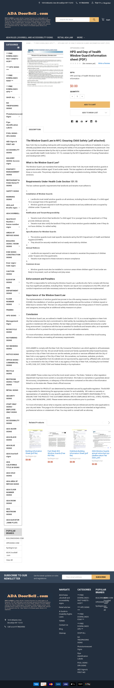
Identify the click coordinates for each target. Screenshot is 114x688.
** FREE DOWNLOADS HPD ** (12, 89)
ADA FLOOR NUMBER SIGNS (11, 492)
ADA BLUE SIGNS (10, 446)
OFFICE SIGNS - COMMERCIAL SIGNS (12, 362)
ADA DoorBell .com (11, 554)
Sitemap (62, 633)
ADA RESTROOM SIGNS (11, 511)
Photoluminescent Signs (14, 115)
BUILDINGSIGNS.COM (13, 538)
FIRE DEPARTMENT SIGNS (12, 290)
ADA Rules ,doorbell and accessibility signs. (29, 37)
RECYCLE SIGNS (10, 372)
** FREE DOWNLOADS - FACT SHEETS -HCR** (12, 57)
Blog (61, 629)
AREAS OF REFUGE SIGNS (12, 234)
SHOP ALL (10, 97)
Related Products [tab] (36, 423)
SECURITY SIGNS (10, 397)
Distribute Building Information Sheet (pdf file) (79, 453)
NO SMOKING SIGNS (12, 347)
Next (108, 422)
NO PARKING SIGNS (11, 339)
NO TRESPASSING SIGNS (12, 105)
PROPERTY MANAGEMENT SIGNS (12, 172)
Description (35, 129)
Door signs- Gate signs (11, 264)
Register (107, 3)
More (80, 37)
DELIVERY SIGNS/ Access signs (12, 161)
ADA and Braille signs (11, 206)
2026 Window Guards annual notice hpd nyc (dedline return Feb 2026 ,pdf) (100, 454)
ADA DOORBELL (12, 213)
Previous (103, 422)
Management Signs (12, 322)
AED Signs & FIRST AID (11, 143)
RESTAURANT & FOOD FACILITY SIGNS (13, 183)
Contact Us (63, 625)
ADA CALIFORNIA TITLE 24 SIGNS (12, 464)
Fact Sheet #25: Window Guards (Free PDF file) (56, 453)
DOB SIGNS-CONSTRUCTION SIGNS (13, 254)
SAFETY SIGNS (12, 191)
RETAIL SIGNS (12, 390)
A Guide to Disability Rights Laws (65, 614)
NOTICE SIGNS (12, 354)
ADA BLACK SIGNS (11, 438)
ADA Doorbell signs (12, 455)
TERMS (62, 621)
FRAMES (9, 310)
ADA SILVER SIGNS (11, 430)
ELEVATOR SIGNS (10, 281)
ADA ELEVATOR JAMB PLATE (12, 521)
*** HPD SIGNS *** (12, 68)
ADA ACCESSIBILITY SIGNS (12, 420)
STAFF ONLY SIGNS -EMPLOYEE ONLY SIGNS (11, 408)
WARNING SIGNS (10, 198)
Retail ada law (65, 37)
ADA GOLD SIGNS (10, 474)
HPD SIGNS (11, 316)
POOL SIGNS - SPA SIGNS (12, 134)
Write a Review (104, 63)
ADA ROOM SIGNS (11, 502)
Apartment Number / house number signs (12, 223)
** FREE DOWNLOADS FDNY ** (12, 78)
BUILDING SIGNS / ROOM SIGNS (12, 243)
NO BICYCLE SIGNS (11, 330)
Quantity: (75, 92)
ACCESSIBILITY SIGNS (12, 151)
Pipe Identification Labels (12, 125)
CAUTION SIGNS (10, 272)
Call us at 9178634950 (16, 627)
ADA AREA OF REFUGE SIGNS (12, 482)
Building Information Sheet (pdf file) (34, 452)
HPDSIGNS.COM (12, 543)
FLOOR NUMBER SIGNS (10, 301)
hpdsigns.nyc (11, 548)
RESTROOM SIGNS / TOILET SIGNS (12, 382)
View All (9, 560)
